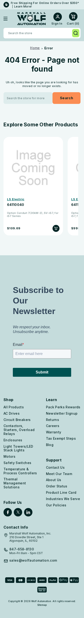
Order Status (56, 486)
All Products (14, 407)
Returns (52, 420)
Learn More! (23, 6)
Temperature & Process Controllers (20, 471)
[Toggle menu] (9, 18)
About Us (53, 480)
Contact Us (55, 467)
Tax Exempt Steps (61, 438)
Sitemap (42, 604)
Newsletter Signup (62, 413)
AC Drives (12, 413)
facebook (8, 512)
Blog (49, 445)
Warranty (53, 432)
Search (75, 33)
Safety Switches (17, 463)
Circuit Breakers (17, 420)
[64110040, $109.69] (33, 168)
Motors (9, 456)
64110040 (15, 205)
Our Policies (56, 505)
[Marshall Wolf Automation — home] (31, 18)
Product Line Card (61, 492)
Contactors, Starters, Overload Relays (19, 430)
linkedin (28, 512)
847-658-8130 (21, 549)
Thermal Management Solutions (15, 483)
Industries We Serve (63, 499)
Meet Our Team (59, 474)
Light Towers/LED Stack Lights (18, 448)
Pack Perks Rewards (63, 407)
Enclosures (13, 440)
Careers (52, 426)
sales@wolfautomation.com (33, 560)
